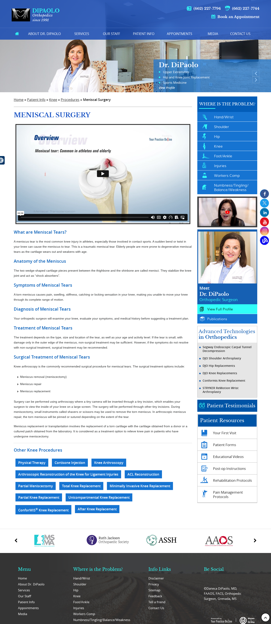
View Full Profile (220, 309)
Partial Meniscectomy (35, 486)
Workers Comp (227, 175)
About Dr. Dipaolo (44, 33)
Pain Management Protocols (228, 494)
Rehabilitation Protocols (232, 480)
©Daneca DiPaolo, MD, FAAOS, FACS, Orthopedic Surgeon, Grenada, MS (222, 593)
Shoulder (221, 126)
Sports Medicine (175, 82)
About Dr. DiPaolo (31, 584)
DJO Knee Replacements (220, 373)
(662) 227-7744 (245, 8)
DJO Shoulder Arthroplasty (222, 358)
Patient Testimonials (231, 406)
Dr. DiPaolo (178, 65)
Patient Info (143, 33)
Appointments (179, 33)
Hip (217, 136)
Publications (217, 318)
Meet (218, 293)
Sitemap (154, 590)
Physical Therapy (32, 462)
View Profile (167, 88)
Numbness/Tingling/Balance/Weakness (231, 187)
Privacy (153, 584)
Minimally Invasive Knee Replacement (140, 486)
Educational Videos (228, 456)
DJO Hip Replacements (219, 366)
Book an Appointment (238, 17)
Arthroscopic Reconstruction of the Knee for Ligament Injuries (68, 474)
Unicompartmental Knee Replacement (99, 497)
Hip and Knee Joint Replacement (186, 77)
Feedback (155, 596)
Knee (53, 99)
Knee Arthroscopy (108, 462)
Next (256, 80)
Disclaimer (156, 578)
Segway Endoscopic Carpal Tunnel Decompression (227, 349)
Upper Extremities (176, 72)
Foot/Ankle (223, 155)
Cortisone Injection (70, 462)
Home (17, 34)
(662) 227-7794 (207, 8)
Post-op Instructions (229, 468)
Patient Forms (224, 444)
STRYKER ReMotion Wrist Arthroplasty (221, 390)
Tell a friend (156, 602)
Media (213, 33)
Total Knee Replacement (81, 486)
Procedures (70, 99)
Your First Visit (224, 432)
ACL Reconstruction (143, 474)
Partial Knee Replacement (38, 497)
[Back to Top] (265, 617)
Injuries (220, 165)
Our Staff (111, 33)
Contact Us (240, 33)
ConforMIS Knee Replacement (43, 509)
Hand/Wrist (224, 116)
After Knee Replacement (97, 509)
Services (81, 33)
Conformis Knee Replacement (224, 380)
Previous (256, 73)
